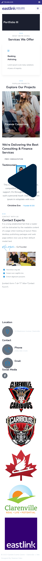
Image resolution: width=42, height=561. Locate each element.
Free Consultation (14, 159)
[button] (39, 61)
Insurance (16, 121)
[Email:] (7, 363)
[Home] (21, 304)
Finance (8, 121)
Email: (18, 361)
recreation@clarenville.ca (24, 364)
